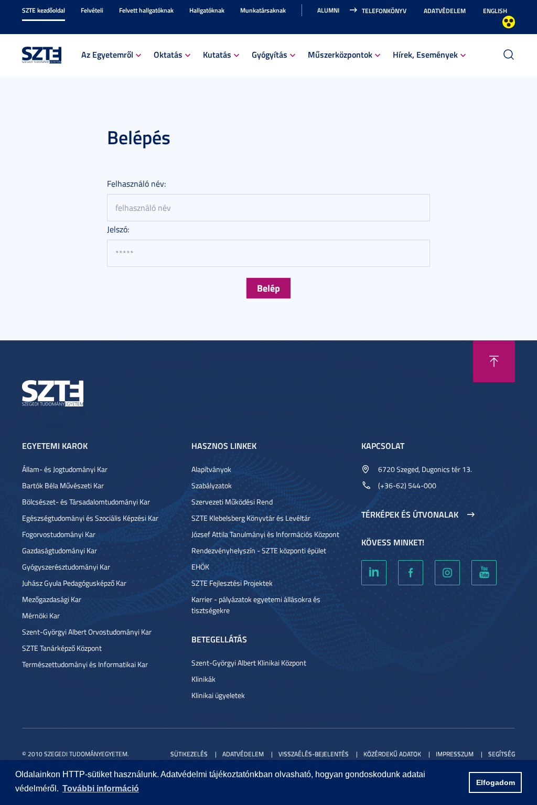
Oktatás (168, 54)
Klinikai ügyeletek (218, 695)
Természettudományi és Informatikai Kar (85, 664)
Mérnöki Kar (41, 615)
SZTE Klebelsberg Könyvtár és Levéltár (250, 518)
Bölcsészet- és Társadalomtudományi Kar (86, 502)
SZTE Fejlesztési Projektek (232, 583)
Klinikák (203, 679)
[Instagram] (447, 572)
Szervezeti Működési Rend (232, 502)
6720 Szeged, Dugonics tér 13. (425, 469)
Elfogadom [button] (495, 782)
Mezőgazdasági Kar (51, 599)
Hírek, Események (425, 54)
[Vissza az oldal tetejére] (494, 361)
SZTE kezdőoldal (43, 10)
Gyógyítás (269, 54)
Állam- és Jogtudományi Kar (65, 469)
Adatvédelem (445, 10)
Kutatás (217, 54)
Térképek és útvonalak (409, 514)
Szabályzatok (211, 485)
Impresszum (455, 753)
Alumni (328, 10)
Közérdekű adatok (392, 753)
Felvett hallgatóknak (146, 10)
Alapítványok (211, 469)
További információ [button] (100, 788)
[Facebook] (410, 572)
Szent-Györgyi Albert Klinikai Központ (248, 663)
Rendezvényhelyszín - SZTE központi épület (258, 550)
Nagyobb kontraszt (508, 22)
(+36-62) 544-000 (407, 485)
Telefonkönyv (384, 10)
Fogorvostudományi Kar (58, 534)
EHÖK (200, 567)
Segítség (501, 753)
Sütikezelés (189, 753)
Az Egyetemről (107, 54)
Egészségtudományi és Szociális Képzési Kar (90, 518)
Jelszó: (118, 229)
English (495, 10)
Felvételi (92, 10)
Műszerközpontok (340, 54)
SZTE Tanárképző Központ (62, 648)
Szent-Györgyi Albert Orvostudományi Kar (87, 632)
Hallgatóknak (206, 10)
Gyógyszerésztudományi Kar (66, 567)
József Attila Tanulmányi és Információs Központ (265, 534)
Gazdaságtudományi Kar (59, 550)
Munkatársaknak (263, 10)
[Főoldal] (42, 54)
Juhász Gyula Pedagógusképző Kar (74, 583)
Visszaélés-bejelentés (313, 753)
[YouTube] (484, 572)
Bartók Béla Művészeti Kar (63, 485)
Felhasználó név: (136, 183)
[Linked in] (373, 572)
